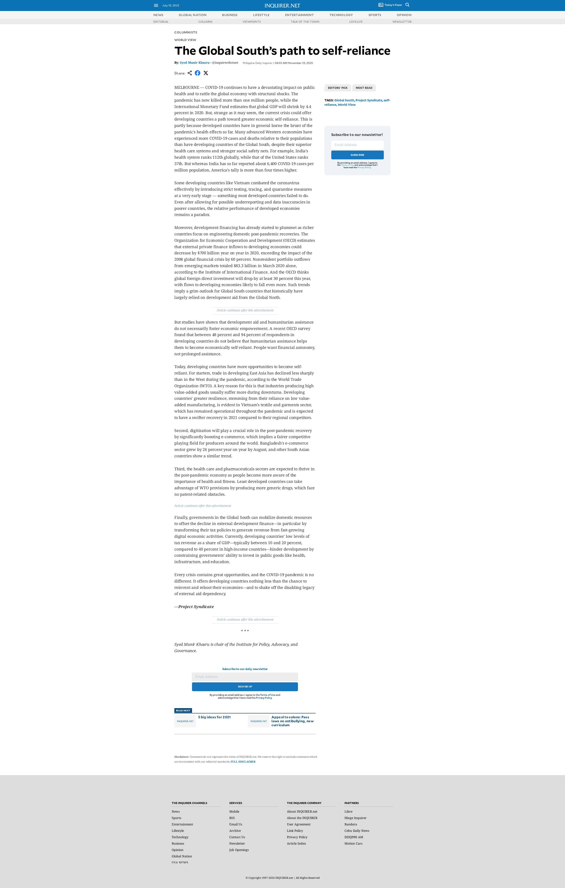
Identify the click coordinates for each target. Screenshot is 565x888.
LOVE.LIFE (356, 21)
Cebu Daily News (357, 830)
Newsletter (237, 843)
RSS (232, 818)
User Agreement (299, 824)
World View (347, 104)
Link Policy (295, 830)
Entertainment (182, 824)
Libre (348, 811)
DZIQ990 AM (354, 837)
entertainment (299, 15)
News (158, 15)
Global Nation (182, 856)
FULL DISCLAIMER (243, 761)
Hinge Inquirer (356, 818)
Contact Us (237, 837)
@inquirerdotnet (225, 62)
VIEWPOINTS (252, 21)
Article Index (296, 843)
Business (178, 843)
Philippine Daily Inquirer (257, 63)
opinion (404, 15)
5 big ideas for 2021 (214, 717)
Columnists (185, 32)
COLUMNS (205, 21)
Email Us (235, 824)
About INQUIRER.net (302, 811)
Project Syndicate (369, 100)
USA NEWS (180, 862)
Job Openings (239, 850)
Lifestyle (178, 830)
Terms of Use (267, 694)
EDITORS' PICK (338, 87)
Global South (344, 100)
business (229, 15)
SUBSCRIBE (358, 154)
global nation (193, 15)
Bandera (351, 824)
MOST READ (364, 87)
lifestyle (261, 15)
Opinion (177, 850)
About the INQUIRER (302, 818)
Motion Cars (353, 843)
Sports (176, 818)
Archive (235, 830)
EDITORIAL (160, 21)
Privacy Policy (264, 697)
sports (375, 15)
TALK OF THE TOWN (305, 21)
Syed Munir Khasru (194, 62)
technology (341, 15)
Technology (180, 837)
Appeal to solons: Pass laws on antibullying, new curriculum (292, 721)
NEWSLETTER (402, 21)
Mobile (234, 811)
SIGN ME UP (245, 686)
